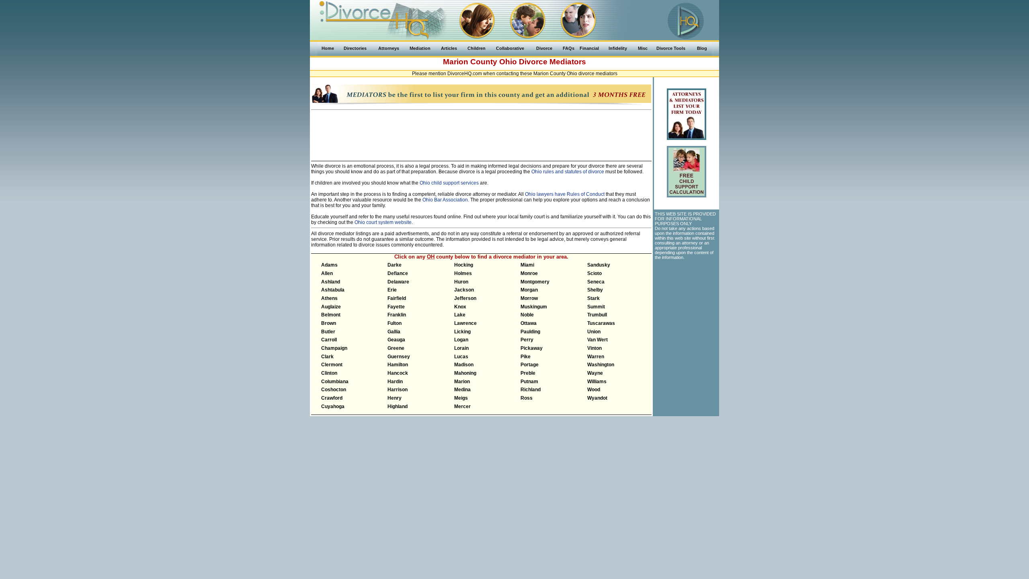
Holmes (463, 273)
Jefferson (465, 298)
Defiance (397, 273)
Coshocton (333, 389)
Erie (392, 290)
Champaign (334, 348)
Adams (329, 265)
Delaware (398, 282)
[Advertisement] (481, 132)
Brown (328, 323)
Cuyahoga (332, 406)
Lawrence (465, 323)
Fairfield (396, 298)
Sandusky (598, 265)
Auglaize (331, 307)
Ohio (508, 61)
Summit (596, 307)
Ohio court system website (383, 222)
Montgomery (535, 282)
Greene (395, 348)
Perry (527, 340)
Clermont (331, 365)
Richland (531, 389)
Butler (328, 332)
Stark (593, 298)
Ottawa (529, 323)
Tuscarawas (601, 323)
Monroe (529, 273)
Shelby (595, 290)
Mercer (462, 406)
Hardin (395, 381)
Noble (527, 315)
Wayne (595, 373)
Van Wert (597, 340)
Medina (462, 389)
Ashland (330, 282)
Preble (528, 373)
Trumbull (597, 315)
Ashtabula (332, 290)
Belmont (330, 315)
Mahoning (465, 373)
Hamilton (397, 365)
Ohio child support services (449, 183)
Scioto (594, 273)
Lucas (461, 356)
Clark (327, 356)
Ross (527, 398)
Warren (595, 356)
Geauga (396, 340)
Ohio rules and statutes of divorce (567, 172)
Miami (527, 265)
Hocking (463, 265)
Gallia (393, 332)
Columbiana (334, 381)
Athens (329, 298)
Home (328, 48)
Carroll (329, 340)
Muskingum (534, 307)
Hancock (397, 373)
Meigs (461, 398)
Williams (597, 381)
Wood (593, 389)
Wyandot (597, 398)
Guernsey (398, 356)
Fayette (396, 307)
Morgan (529, 290)
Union (594, 332)
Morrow (529, 298)
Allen (327, 273)
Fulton (394, 323)
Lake (459, 315)
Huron (461, 282)
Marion (462, 381)
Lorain (461, 348)
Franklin (396, 315)
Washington (600, 365)
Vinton (594, 348)
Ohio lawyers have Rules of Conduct (565, 194)
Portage (530, 365)
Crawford (331, 398)
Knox (460, 307)
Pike (526, 356)
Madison (464, 365)
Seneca (596, 282)
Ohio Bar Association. (445, 200)
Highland (397, 406)
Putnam (529, 381)
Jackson (464, 290)
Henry (394, 398)
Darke (394, 265)
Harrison (397, 389)
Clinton (329, 373)
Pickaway (532, 348)
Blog (702, 48)
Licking (462, 332)
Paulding (530, 332)
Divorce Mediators (552, 61)
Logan (461, 340)
